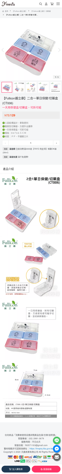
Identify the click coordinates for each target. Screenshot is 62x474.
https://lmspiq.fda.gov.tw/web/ (43, 448)
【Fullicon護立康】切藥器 (41, 11)
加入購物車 (17, 469)
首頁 (6, 11)
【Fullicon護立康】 (19, 11)
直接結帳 (47, 469)
